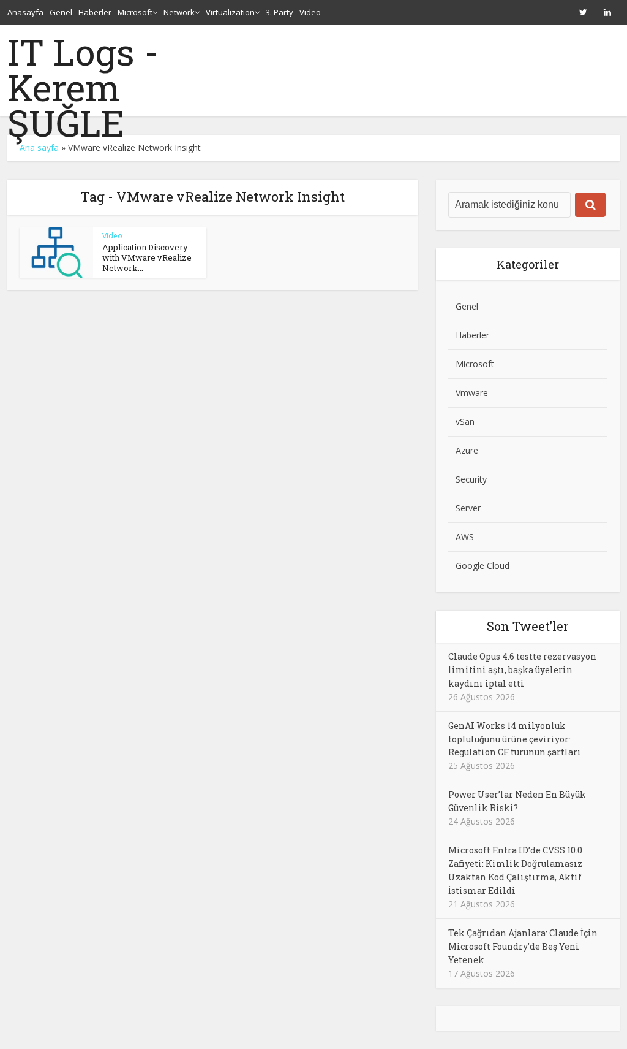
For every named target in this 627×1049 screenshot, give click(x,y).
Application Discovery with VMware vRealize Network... (147, 257)
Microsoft (135, 12)
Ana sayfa (39, 147)
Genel (61, 12)
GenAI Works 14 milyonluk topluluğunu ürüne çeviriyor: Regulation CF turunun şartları (514, 739)
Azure (467, 450)
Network (179, 12)
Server (468, 508)
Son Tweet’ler (528, 626)
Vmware (472, 393)
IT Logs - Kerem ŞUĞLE (83, 87)
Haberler (94, 12)
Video (310, 12)
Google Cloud (482, 565)
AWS (465, 537)
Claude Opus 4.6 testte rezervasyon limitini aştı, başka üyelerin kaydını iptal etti (522, 669)
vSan (465, 421)
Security (471, 479)
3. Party (279, 12)
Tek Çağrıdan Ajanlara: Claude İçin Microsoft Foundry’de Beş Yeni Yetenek (523, 946)
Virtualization (230, 12)
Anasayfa (25, 12)
